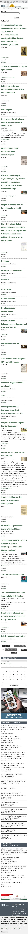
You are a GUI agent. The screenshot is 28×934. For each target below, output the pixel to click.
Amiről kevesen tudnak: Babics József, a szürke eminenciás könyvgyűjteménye (13, 869)
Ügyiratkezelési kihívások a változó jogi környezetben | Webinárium (12, 122)
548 (15, 645)
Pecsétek (5, 280)
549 (19, 645)
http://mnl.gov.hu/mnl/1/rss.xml (14, 2)
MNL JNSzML (10, 812)
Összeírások (6, 289)
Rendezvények (4, 57)
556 (15, 649)
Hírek (2, 350)
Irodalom (5, 261)
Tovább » (3, 62)
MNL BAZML (10, 733)
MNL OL (9, 749)
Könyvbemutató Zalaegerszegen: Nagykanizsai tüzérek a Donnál (14, 324)
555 (12, 649)
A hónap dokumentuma (7, 517)
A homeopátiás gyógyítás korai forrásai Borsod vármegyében (11, 500)
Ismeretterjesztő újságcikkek (8, 196)
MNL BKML (10, 742)
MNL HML (10, 760)
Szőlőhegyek (6, 110)
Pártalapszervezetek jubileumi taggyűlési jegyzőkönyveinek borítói (12, 410)
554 (9, 649)
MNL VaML (10, 819)
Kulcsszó (3, 11)
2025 (3, 395)
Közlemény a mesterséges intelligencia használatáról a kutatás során (13, 795)
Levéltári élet (4, 166)
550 (22, 645)
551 (25, 645)
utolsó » (15, 652)
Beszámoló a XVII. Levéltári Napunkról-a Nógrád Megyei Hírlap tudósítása (13, 616)
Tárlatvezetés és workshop (12, 574)
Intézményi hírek (5, 101)
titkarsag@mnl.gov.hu (21, 909)
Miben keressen (7, 16)
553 (6, 649)
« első (3, 645)
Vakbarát (17, 2)
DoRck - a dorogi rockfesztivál (13, 636)
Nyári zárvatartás (8, 830)
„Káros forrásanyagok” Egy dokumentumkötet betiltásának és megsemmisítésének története (14, 851)
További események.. (6, 663)
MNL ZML (10, 805)
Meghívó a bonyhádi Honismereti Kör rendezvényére (9, 151)
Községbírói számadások (11, 270)
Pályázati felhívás (8, 788)
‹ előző (8, 645)
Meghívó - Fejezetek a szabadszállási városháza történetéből (11, 738)
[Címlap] (5, 5)
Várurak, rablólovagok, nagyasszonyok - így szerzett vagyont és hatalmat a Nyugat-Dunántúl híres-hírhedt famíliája (13, 182)
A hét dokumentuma (6, 488)
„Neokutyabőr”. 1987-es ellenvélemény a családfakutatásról (10, 860)
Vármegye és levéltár (10, 343)
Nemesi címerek (8, 299)
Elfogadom (4, 932)
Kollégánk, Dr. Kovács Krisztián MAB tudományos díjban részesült (12, 89)
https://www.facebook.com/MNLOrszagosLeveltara (8, 2)
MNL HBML (10, 831)
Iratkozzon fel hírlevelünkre (5, 2)
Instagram (11, 2)
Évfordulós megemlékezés (7, 77)
